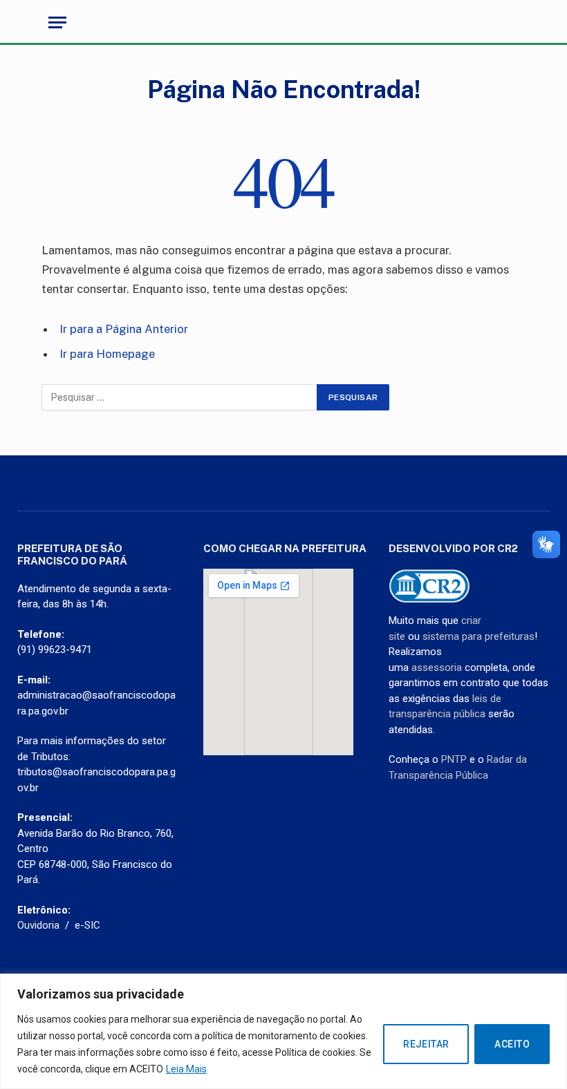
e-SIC (87, 925)
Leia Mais (186, 1068)
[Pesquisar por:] (179, 397)
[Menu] (57, 22)
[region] (283, 1031)
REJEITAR (426, 1044)
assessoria (436, 667)
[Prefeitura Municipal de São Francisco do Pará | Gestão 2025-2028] (283, 22)
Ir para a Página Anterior (123, 329)
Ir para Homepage (107, 354)
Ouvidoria (38, 925)
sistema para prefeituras (478, 636)
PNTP (454, 759)
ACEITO (512, 1044)
